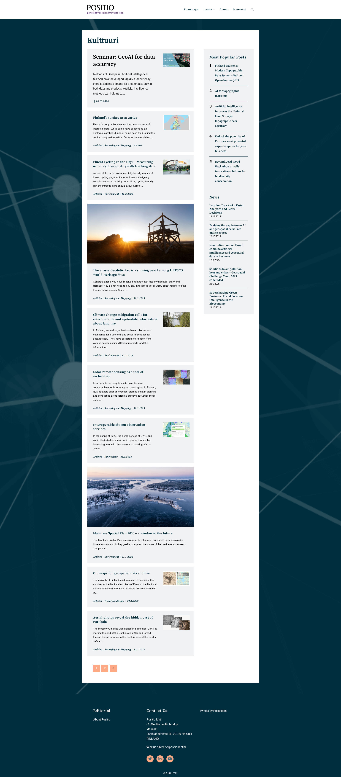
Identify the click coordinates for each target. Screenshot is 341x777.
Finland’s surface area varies (115, 118)
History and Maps (114, 601)
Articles (97, 145)
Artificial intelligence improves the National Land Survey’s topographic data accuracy (229, 116)
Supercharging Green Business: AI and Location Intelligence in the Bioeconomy (226, 298)
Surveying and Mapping (118, 145)
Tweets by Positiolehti (213, 710)
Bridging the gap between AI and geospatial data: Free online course (227, 229)
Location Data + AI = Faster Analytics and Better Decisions (226, 209)
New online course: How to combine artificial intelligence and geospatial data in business (226, 250)
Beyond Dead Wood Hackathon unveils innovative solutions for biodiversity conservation (230, 171)
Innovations (111, 456)
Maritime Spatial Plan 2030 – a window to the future (133, 533)
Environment (112, 194)
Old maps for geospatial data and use (121, 573)
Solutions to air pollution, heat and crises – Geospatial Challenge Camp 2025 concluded (227, 274)
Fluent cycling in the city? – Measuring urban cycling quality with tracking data (124, 164)
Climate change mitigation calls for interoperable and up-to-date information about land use (125, 319)
